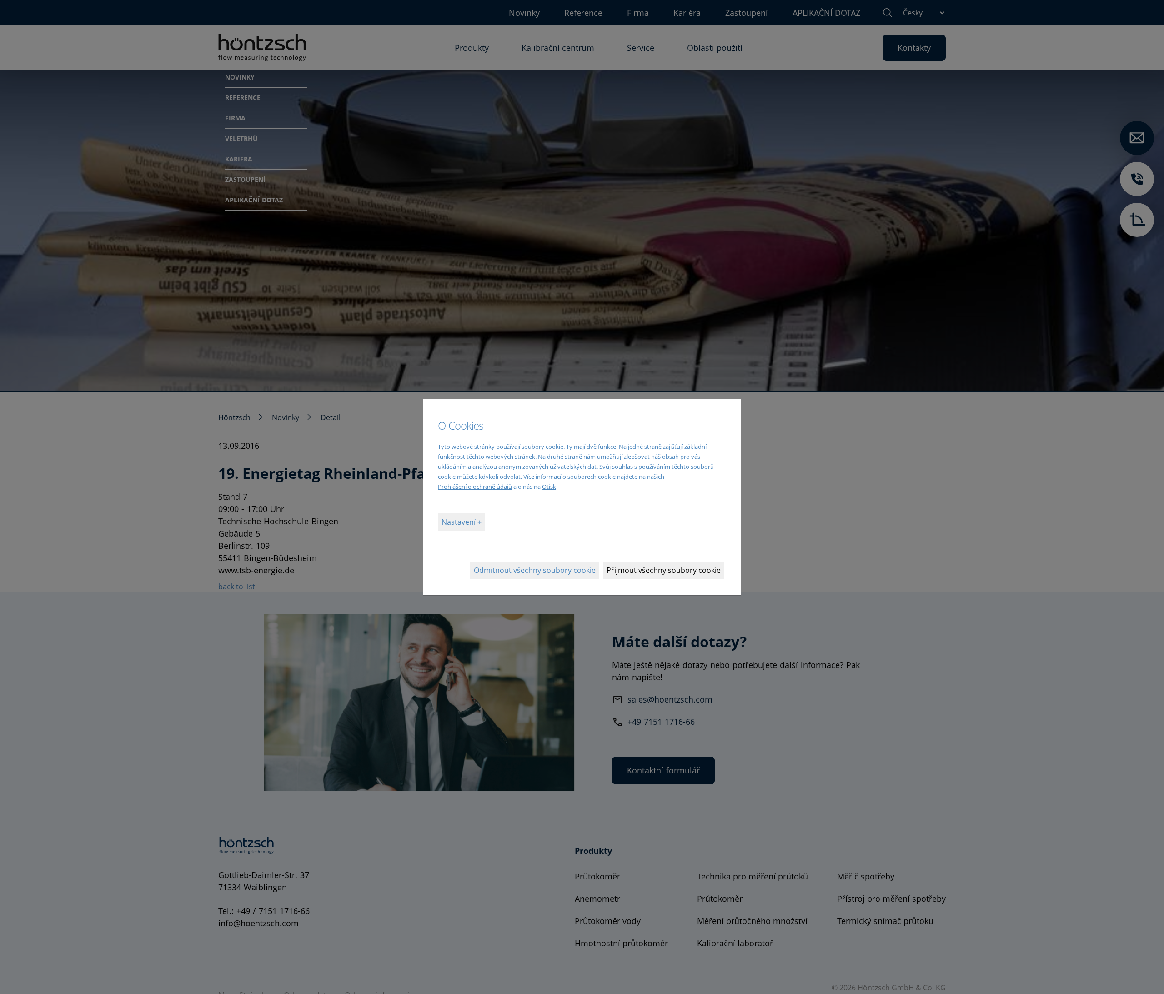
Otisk (549, 486)
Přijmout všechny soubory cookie (664, 570)
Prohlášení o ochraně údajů (475, 486)
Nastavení (459, 522)
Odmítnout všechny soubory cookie (535, 570)
